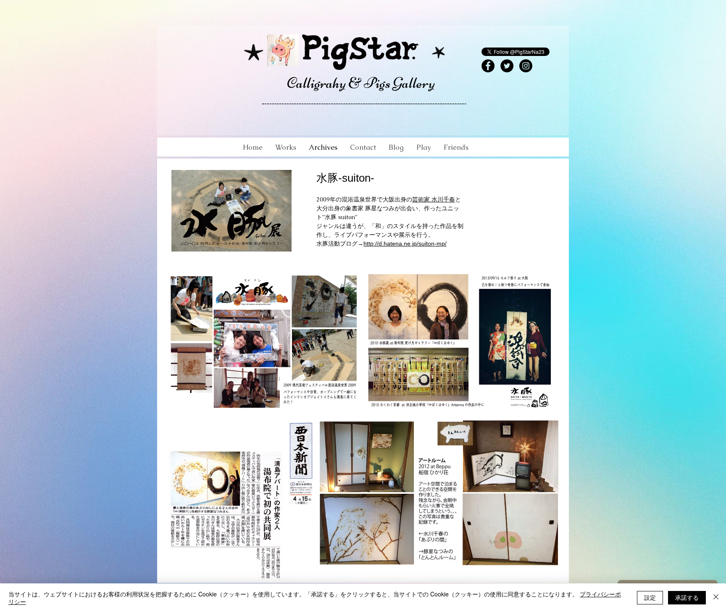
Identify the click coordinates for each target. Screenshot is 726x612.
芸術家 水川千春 (433, 199)
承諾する (687, 597)
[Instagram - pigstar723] (525, 65)
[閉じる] (716, 597)
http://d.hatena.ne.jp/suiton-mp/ (405, 243)
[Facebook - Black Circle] (488, 65)
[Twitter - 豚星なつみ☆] (506, 65)
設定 (650, 597)
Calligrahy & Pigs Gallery (361, 83)
